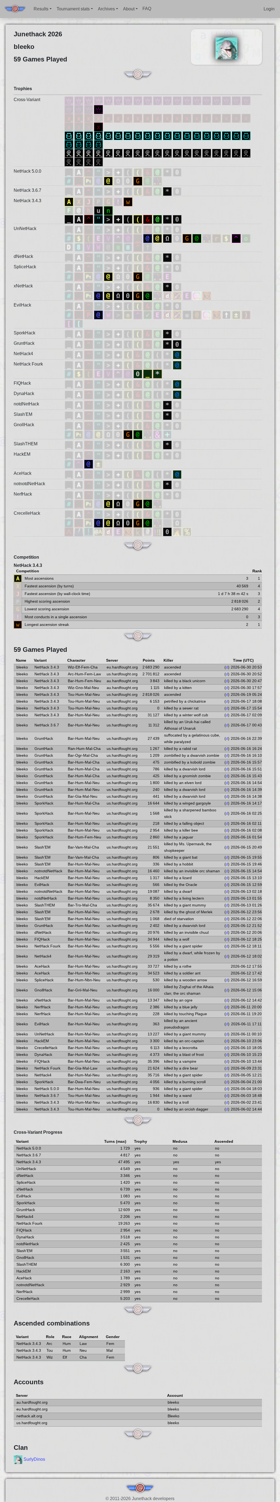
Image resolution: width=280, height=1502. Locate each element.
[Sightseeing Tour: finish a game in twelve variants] (178, 153)
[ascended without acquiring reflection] (78, 323)
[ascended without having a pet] (168, 295)
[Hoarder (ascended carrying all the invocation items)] (89, 238)
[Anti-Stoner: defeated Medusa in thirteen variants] (168, 118)
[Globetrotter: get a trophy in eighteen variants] (119, 135)
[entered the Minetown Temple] (148, 373)
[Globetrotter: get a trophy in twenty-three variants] (69, 135)
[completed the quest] (148, 314)
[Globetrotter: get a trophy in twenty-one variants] (89, 135)
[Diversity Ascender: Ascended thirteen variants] (168, 100)
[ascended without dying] (227, 314)
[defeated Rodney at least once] (119, 354)
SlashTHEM (25, 443)
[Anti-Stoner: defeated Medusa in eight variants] (217, 118)
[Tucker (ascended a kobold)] (138, 531)
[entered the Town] (217, 238)
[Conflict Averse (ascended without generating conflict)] (99, 531)
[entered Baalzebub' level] (128, 247)
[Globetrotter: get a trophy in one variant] (98, 144)
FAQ (146, 8)
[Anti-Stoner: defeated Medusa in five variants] (246, 118)
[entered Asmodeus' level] (138, 247)
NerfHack (23, 494)
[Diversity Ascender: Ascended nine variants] (207, 100)
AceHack (22, 473)
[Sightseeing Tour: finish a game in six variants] (237, 153)
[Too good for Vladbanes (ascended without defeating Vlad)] (109, 238)
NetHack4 (23, 353)
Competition (26, 557)
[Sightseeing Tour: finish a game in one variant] (98, 161)
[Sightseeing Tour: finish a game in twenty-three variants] (69, 153)
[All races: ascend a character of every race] (89, 210)
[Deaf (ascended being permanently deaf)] (128, 531)
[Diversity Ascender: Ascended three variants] (79, 109)
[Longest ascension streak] (128, 201)
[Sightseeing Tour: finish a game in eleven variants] (187, 153)
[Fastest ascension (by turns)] (79, 201)
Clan (21, 1447)
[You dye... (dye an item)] (79, 531)
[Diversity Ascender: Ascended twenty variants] (99, 100)
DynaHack (24, 393)
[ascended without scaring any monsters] (187, 295)
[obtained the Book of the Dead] (119, 172)
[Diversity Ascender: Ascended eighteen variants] (119, 100)
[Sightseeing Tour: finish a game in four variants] (69, 161)
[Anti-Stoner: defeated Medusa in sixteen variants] (138, 118)
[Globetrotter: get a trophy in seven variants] (227, 135)
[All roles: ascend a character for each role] (79, 210)
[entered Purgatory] (89, 314)
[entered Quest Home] (237, 238)
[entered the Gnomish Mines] (138, 180)
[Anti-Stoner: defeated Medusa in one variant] (98, 126)
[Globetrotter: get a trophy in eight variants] (217, 135)
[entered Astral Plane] (79, 172)
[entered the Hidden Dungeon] (119, 314)
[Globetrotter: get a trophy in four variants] (69, 144)
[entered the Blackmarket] (109, 247)
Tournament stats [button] (73, 9)
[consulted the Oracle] (99, 180)
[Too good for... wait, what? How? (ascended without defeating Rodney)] (128, 238)
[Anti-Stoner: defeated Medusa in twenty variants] (99, 118)
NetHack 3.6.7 (27, 190)
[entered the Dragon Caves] (69, 247)
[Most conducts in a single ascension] (119, 201)
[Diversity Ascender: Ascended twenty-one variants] (89, 100)
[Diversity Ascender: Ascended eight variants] (217, 100)
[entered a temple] (119, 180)
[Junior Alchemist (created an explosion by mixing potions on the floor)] (158, 531)
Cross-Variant (27, 99)
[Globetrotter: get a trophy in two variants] (89, 144)
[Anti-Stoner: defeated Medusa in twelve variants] (178, 118)
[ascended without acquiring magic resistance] (69, 323)
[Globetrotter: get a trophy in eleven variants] (187, 135)
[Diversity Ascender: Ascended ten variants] (197, 100)
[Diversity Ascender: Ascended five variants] (246, 100)
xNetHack (23, 286)
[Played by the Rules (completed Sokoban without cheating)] (168, 531)
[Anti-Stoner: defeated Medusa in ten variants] (197, 118)
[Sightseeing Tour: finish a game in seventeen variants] (128, 153)
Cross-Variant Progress (38, 1132)
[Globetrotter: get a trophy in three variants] (79, 144)
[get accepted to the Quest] (168, 354)
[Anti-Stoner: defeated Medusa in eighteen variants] (119, 118)
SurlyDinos (34, 1459)
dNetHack (23, 256)
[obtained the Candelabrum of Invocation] (138, 172)
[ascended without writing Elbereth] (99, 238)
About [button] (129, 9)
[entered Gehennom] (148, 172)
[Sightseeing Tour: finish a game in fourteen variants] (158, 153)
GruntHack (24, 343)
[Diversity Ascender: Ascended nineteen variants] (109, 100)
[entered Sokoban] (128, 180)
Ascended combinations (52, 1323)
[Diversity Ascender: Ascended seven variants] (227, 100)
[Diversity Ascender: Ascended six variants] (237, 100)
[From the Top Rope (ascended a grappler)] (148, 531)
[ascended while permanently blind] (187, 314)
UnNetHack (25, 228)
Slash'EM (23, 414)
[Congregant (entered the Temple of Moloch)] (177, 522)
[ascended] (69, 172)
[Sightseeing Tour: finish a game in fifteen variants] (148, 153)
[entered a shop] (109, 180)
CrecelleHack (27, 513)
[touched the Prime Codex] (167, 434)
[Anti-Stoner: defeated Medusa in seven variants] (227, 118)
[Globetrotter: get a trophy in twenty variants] (99, 135)
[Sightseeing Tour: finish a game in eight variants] (217, 153)
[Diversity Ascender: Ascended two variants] (89, 109)
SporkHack (24, 333)
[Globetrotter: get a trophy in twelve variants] (178, 135)
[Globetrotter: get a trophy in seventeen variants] (128, 135)
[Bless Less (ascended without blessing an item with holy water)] (89, 531)
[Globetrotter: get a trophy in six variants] (237, 135)
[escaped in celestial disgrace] (69, 180)
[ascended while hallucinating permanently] (197, 295)
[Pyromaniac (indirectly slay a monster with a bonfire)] (69, 531)
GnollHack (24, 424)
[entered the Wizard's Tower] (109, 314)
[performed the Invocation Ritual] (109, 172)
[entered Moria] (246, 238)
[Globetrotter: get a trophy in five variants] (246, 135)
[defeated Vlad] (128, 354)
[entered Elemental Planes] (89, 172)
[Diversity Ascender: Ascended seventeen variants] (128, 100)
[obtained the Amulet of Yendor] (99, 172)
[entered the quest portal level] (138, 314)
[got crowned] (128, 314)
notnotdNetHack (29, 483)
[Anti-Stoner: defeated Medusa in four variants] (69, 126)
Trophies (23, 88)
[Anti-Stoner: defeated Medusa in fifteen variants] (148, 118)
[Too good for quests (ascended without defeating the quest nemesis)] (119, 238)
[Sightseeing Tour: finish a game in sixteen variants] (138, 153)
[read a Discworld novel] (89, 180)
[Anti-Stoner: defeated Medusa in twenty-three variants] (69, 118)
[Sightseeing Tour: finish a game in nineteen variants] (109, 153)
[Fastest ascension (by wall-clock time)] (89, 201)
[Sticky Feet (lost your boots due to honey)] (178, 531)
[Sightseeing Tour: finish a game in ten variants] (197, 153)
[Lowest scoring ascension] (109, 201)
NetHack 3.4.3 (27, 200)
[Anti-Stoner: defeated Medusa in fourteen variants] (158, 118)
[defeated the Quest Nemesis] (158, 354)
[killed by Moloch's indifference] (79, 180)
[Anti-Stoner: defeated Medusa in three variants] (79, 126)
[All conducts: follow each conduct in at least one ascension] (69, 210)
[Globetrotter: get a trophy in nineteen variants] (109, 135)
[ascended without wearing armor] (197, 314)
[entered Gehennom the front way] (138, 354)
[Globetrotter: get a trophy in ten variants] (197, 135)
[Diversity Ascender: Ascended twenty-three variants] (69, 100)
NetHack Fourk (28, 364)
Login (269, 9)
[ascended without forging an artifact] (246, 314)
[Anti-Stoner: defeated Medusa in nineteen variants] (109, 118)
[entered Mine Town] (148, 180)
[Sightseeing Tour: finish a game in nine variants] (207, 153)
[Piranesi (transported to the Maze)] (168, 522)
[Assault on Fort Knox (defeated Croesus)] (79, 238)
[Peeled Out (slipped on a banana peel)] (187, 531)
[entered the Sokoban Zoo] (138, 373)
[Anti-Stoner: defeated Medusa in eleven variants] (187, 118)
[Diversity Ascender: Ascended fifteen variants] (148, 100)
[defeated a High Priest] (99, 354)
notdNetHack (26, 404)
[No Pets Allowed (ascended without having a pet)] (109, 531)
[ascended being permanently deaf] (206, 295)
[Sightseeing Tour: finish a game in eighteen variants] (119, 153)
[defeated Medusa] (158, 172)
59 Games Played (40, 649)
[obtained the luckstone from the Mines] (168, 172)
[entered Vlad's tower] (89, 247)
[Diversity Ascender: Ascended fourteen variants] (158, 100)
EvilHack (22, 305)
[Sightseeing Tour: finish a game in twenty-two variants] (79, 153)
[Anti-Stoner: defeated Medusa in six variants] (237, 118)
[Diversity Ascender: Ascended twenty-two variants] (79, 100)
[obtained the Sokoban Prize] (177, 172)
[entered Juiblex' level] (119, 247)
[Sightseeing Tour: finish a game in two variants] (89, 161)
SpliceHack (25, 266)
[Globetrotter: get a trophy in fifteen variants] (148, 135)
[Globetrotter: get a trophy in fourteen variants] (158, 135)
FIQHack (22, 383)
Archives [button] (106, 9)
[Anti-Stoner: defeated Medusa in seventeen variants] (128, 118)
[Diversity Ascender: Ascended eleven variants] (187, 100)
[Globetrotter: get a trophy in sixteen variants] (138, 135)
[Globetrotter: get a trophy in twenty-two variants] (79, 135)
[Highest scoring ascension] (99, 201)
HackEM (22, 454)
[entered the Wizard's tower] (99, 247)
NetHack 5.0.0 (27, 171)
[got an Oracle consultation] (177, 354)
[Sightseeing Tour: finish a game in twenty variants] (99, 153)
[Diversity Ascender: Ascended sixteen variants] (138, 100)
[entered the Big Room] (157, 180)
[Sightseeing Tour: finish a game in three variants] (79, 161)
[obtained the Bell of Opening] (128, 172)
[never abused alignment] (237, 314)
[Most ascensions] (69, 201)
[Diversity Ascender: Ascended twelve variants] (178, 100)
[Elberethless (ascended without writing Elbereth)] (119, 531)
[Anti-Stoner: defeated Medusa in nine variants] (207, 118)
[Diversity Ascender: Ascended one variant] (98, 109)
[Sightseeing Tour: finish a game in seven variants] (227, 153)
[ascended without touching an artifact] (178, 295)
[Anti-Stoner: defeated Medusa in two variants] (89, 126)
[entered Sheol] (79, 247)
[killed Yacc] (158, 434)
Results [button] (41, 9)
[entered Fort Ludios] (227, 238)
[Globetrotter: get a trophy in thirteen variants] (168, 135)
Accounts (28, 1382)
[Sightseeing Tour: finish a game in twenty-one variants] (89, 153)
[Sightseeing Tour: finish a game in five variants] (246, 153)
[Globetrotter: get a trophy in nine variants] (207, 135)
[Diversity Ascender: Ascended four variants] (69, 109)
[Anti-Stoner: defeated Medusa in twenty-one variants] (89, 118)
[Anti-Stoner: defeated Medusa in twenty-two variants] (79, 118)
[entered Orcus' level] (147, 247)
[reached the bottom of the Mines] (157, 373)
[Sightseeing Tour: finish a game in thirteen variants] (168, 153)
